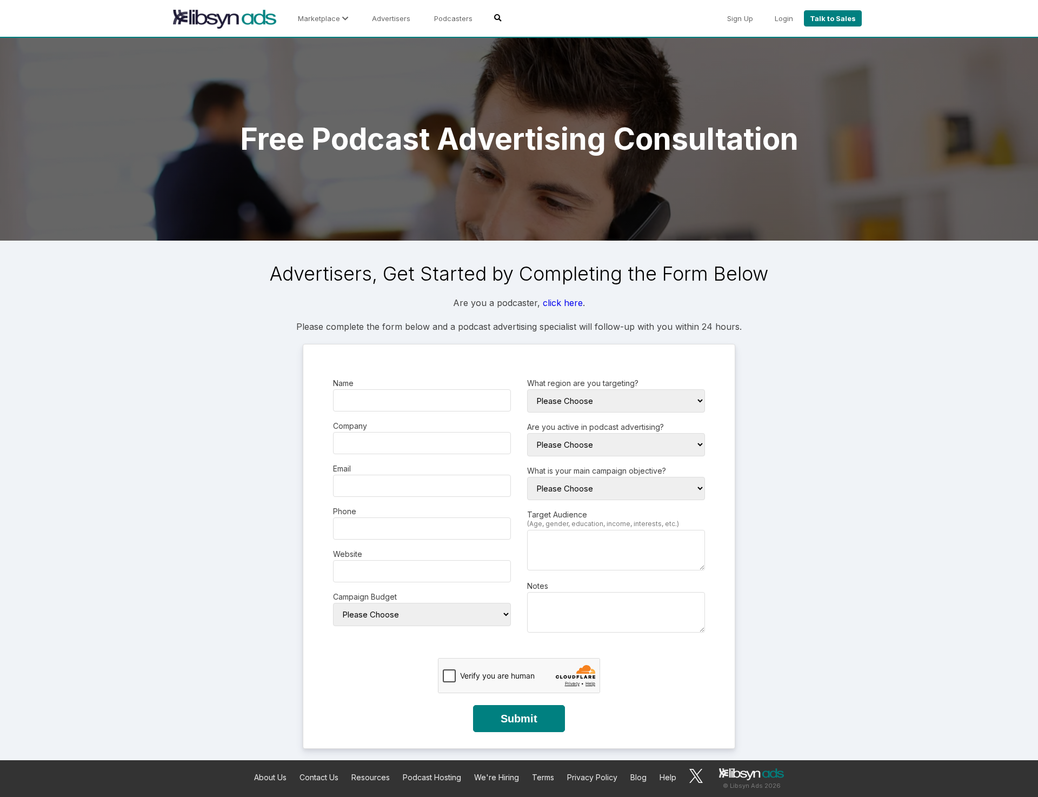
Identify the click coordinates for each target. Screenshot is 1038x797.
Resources (370, 777)
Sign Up (740, 18)
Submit (519, 719)
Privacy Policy (592, 777)
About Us (270, 777)
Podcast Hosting (432, 777)
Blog (638, 777)
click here (563, 302)
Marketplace (320, 18)
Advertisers (391, 18)
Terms (543, 777)
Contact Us (319, 777)
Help (668, 777)
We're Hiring (496, 777)
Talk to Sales (833, 18)
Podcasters (453, 18)
